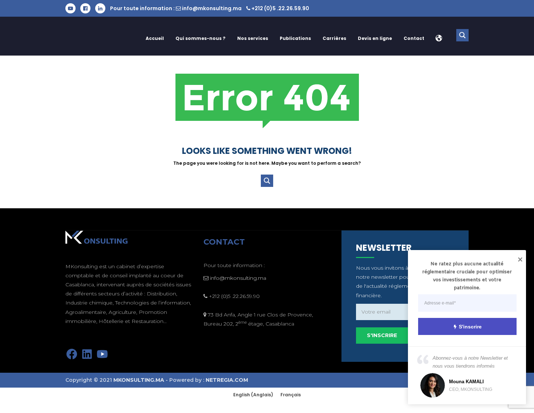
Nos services (252, 38)
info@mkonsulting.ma (212, 8)
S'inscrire (470, 327)
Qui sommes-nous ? (200, 38)
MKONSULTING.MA (138, 380)
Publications (295, 38)
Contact (414, 38)
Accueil (155, 38)
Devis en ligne (375, 38)
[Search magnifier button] (462, 35)
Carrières (334, 38)
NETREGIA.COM (227, 380)
